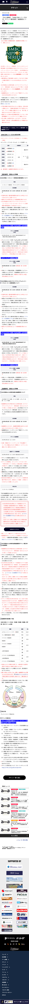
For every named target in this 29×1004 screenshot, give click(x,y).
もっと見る (14, 835)
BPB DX (4, 995)
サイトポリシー (5, 987)
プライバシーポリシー (7, 992)
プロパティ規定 (5, 990)
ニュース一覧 (9, 846)
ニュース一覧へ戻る (23, 840)
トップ (3, 846)
